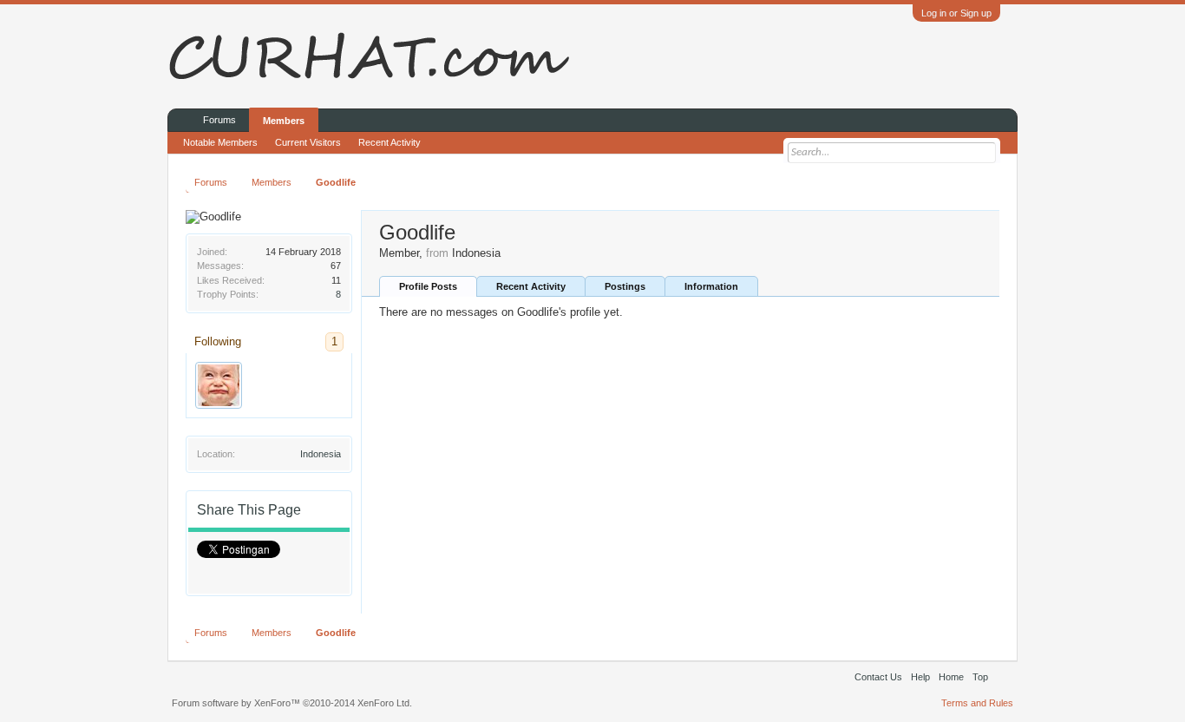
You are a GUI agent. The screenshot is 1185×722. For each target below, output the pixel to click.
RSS (1003, 677)
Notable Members (220, 142)
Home (951, 677)
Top (980, 677)
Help (920, 677)
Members (283, 120)
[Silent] (218, 385)
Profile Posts (428, 286)
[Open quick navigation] (989, 181)
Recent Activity (531, 286)
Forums (219, 120)
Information (711, 286)
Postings (625, 286)
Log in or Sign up (956, 13)
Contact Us (878, 677)
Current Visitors (308, 142)
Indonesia (320, 454)
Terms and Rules (977, 703)
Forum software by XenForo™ (292, 703)
